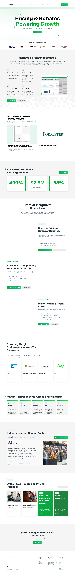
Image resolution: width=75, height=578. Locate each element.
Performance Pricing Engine (52, 562)
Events (60, 563)
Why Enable (19, 4)
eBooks (60, 562)
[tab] (10, 437)
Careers (60, 570)
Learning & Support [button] (44, 4)
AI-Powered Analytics (51, 558)
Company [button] (60, 1)
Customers (37, 4)
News (60, 561)
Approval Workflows (51, 561)
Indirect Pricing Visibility (52, 564)
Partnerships (61, 569)
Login (56, 1)
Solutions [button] (30, 4)
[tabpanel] (37, 453)
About (60, 568)
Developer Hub (61, 564)
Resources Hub (61, 558)
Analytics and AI (40, 561)
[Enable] (10, 4)
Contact (65, 1)
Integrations (40, 563)
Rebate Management (41, 558)
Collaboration (40, 562)
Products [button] (24, 4)
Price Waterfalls (50, 563)
